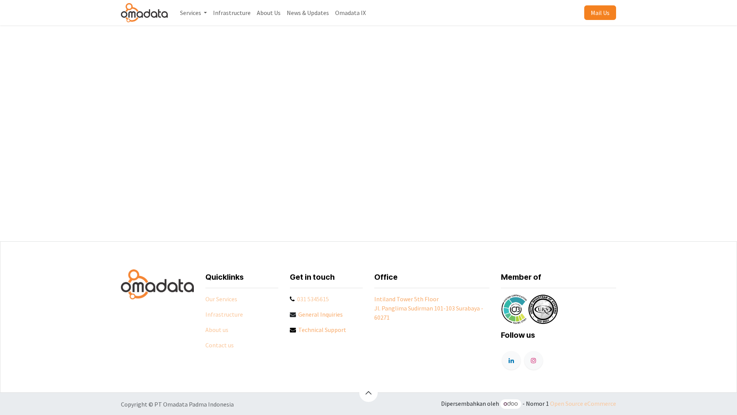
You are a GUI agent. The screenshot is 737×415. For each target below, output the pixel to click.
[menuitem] (193, 12)
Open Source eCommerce (583, 403)
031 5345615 (313, 299)
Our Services (221, 299)
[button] (368, 392)
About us (216, 330)
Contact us (219, 345)
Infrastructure (224, 314)
